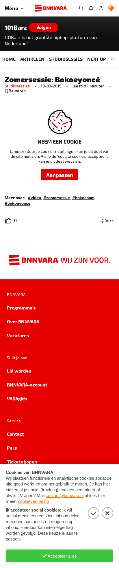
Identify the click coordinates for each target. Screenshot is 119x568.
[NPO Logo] (111, 8)
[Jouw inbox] (91, 8)
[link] (34, 197)
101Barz (16, 27)
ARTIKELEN (32, 59)
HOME (9, 59)
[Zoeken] (81, 8)
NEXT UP (96, 59)
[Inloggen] (100, 8)
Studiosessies (17, 85)
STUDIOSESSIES (66, 59)
